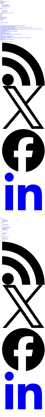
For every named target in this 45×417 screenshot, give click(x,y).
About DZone (4, 219)
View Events (2, 22)
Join (3, 13)
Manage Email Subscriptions (6, 4)
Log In (1, 13)
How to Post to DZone (5, 5)
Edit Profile (2, 3)
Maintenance (22, 28)
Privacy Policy (4, 233)
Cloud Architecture (12, 27)
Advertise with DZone (5, 224)
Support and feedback (5, 220)
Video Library (6, 22)
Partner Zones (2, 29)
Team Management (22, 25)
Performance (27, 27)
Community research (5, 221)
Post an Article (5, 10)
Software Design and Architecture (5, 27)
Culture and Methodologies (4, 25)
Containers (16, 27)
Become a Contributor (5, 228)
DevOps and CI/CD (18, 28)
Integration (20, 27)
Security (30, 27)
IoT (15, 26)
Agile (9, 25)
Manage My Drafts (4, 11)
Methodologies (18, 25)
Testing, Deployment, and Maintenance (5, 28)
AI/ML (6, 26)
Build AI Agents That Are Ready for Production (11, 29)
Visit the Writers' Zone (5, 229)
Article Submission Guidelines (6, 6)
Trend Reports (5, 17)
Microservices (24, 27)
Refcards (1, 17)
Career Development (13, 25)
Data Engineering (2, 26)
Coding (1, 35)
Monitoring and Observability (29, 28)
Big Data (8, 26)
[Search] (1, 16)
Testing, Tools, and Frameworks (37, 28)
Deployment (13, 28)
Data (10, 26)
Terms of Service (4, 232)
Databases (13, 26)
